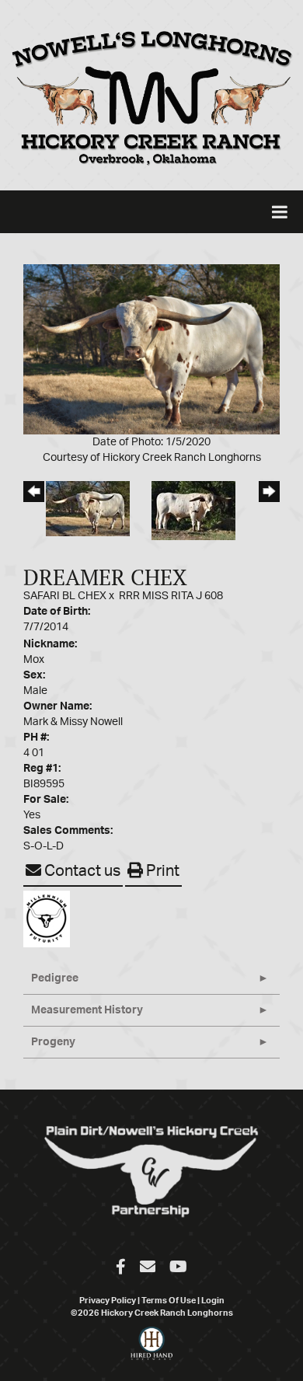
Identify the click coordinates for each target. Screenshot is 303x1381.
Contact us (80, 871)
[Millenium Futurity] (50, 918)
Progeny (53, 1042)
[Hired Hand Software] (152, 1350)
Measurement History (87, 1010)
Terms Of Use (168, 1300)
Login (213, 1300)
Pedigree (54, 978)
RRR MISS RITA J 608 (171, 596)
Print (161, 871)
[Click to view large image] (151, 349)
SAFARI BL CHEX (64, 596)
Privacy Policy (107, 1300)
